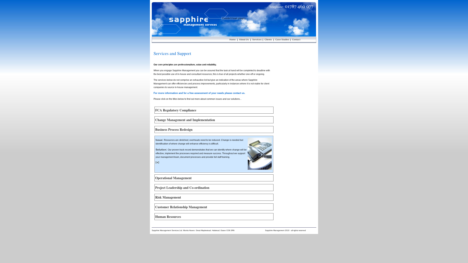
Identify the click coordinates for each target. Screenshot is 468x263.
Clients (268, 39)
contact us (238, 93)
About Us (244, 39)
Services (257, 39)
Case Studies (282, 39)
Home (232, 39)
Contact (296, 39)
